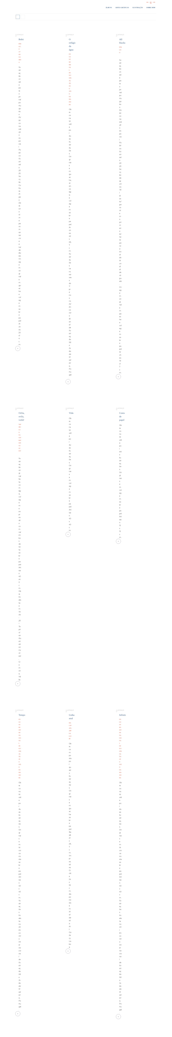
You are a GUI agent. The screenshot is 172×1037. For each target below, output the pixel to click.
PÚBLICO (20, 46)
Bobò (21, 39)
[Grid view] (18, 17)
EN (154, 2)
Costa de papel (122, 416)
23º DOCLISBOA (20, 57)
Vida (71, 413)
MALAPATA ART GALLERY (70, 730)
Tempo (22, 715)
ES (147, 2)
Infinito (122, 715)
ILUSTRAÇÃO (19, 35)
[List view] (23, 17)
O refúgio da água (72, 44)
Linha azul (71, 717)
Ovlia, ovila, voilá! (21, 416)
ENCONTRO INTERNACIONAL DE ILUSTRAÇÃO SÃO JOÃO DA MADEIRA (20, 748)
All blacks (122, 41)
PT (151, 2)
